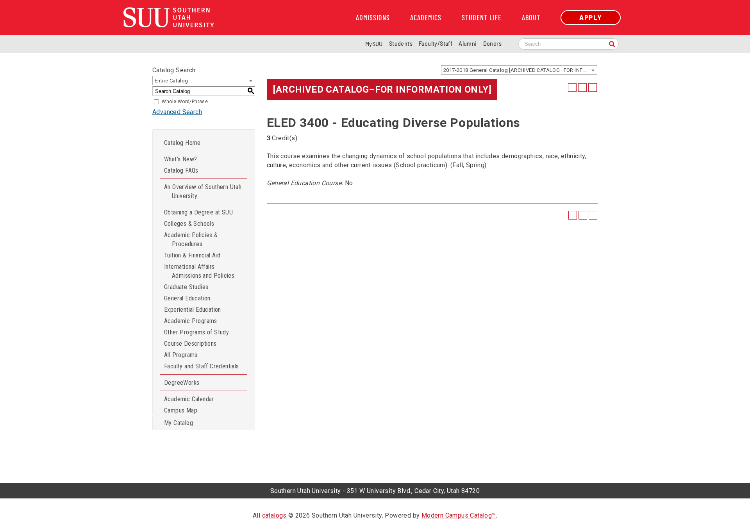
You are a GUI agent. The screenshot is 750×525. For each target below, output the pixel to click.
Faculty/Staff (435, 43)
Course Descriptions (190, 343)
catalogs (274, 515)
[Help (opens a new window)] (592, 87)
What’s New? (180, 159)
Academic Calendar (189, 399)
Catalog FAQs (181, 170)
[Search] (612, 44)
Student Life (482, 17)
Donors (492, 43)
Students (400, 43)
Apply (590, 17)
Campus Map (180, 410)
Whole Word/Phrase (185, 101)
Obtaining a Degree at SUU (198, 212)
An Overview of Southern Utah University (202, 191)
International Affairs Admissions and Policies (199, 271)
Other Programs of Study (196, 332)
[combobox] (519, 70)
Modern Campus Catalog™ (458, 515)
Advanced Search (177, 112)
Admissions (373, 17)
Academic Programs (190, 321)
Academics (425, 17)
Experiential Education (192, 309)
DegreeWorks (181, 382)
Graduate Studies (186, 287)
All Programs (181, 355)
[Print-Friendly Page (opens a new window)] (582, 87)
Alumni (468, 43)
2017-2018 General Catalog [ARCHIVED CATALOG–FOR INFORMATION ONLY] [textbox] (520, 70)
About (531, 17)
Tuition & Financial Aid (192, 255)
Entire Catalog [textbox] (171, 81)
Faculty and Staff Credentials (201, 366)
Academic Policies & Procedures (191, 239)
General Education (187, 298)
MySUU (374, 44)
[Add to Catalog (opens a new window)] (572, 87)
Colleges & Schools (189, 223)
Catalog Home (182, 142)
